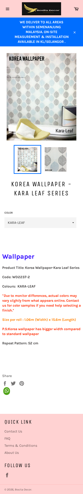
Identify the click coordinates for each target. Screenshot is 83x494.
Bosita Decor (23, 489)
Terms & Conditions (20, 445)
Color (8, 212)
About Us (11, 452)
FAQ (7, 438)
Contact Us (13, 431)
